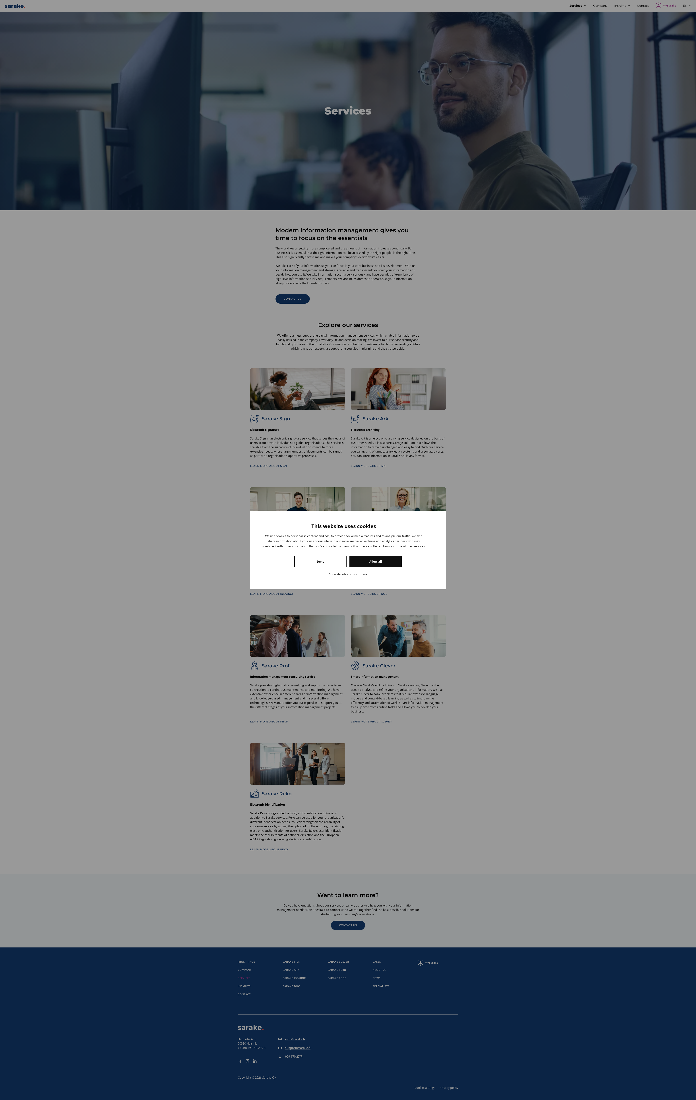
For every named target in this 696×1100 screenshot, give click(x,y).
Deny (320, 562)
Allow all (375, 562)
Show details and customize (348, 574)
